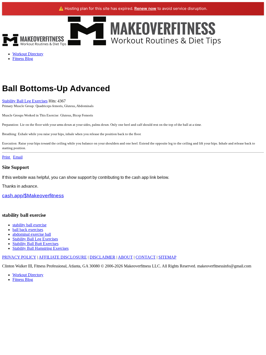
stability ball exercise (29, 225)
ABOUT (125, 257)
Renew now (145, 8)
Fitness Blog (22, 58)
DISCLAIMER (102, 257)
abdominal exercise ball (31, 234)
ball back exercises (27, 229)
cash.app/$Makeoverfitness (33, 195)
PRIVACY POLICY (19, 257)
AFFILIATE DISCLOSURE (63, 257)
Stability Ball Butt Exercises (35, 243)
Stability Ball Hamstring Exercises (40, 248)
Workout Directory (27, 54)
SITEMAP (167, 257)
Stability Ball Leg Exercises (25, 101)
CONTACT (146, 257)
